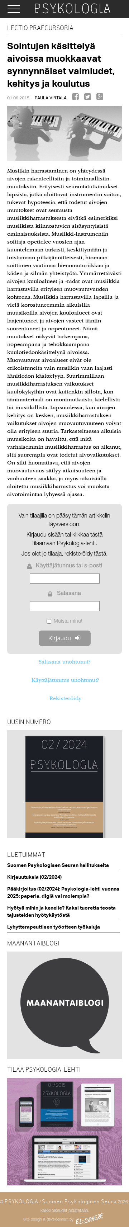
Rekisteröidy (65, 698)
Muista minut (68, 621)
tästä (100, 553)
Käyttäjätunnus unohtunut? (65, 680)
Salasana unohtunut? (64, 662)
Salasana (69, 594)
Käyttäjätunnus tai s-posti (69, 566)
